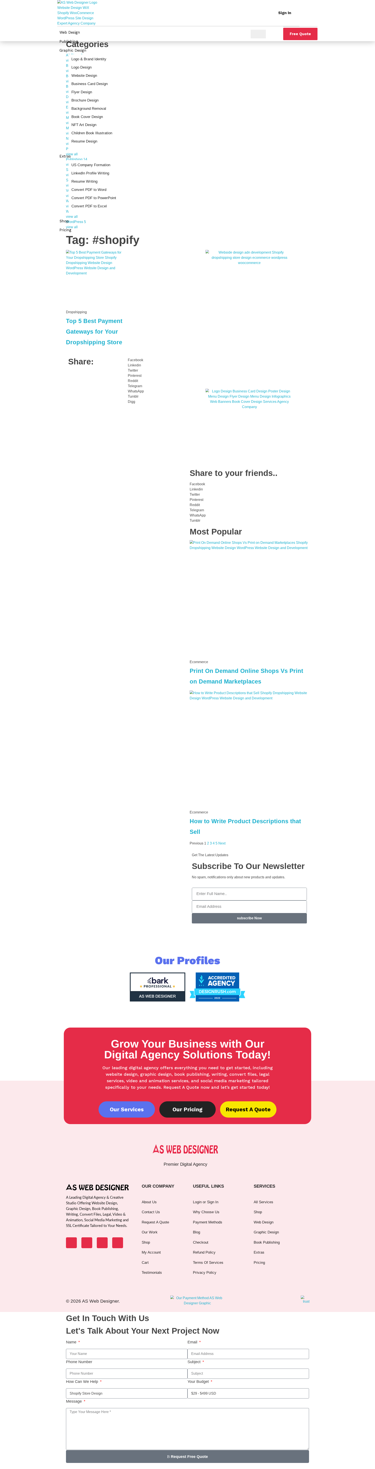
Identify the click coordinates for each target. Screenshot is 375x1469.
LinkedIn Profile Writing (90, 173)
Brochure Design (85, 100)
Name (71, 1342)
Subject (195, 1362)
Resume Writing (84, 181)
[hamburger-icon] (258, 34)
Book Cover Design (87, 117)
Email (193, 1342)
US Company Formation (90, 165)
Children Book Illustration (91, 133)
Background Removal (88, 109)
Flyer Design (81, 92)
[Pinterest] (117, 1242)
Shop (64, 221)
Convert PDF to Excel (89, 206)
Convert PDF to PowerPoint (93, 198)
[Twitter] (102, 1242)
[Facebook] (71, 1242)
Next (221, 843)
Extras (65, 156)
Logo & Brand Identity (88, 59)
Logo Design (81, 67)
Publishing (68, 41)
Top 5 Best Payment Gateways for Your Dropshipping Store (94, 331)
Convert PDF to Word (88, 190)
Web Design (69, 32)
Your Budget (199, 1381)
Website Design (84, 76)
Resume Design (84, 141)
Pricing (65, 230)
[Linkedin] (86, 1242)
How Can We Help (82, 1381)
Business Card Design (89, 84)
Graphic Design (72, 50)
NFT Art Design (83, 125)
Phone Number (79, 1362)
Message (74, 1401)
